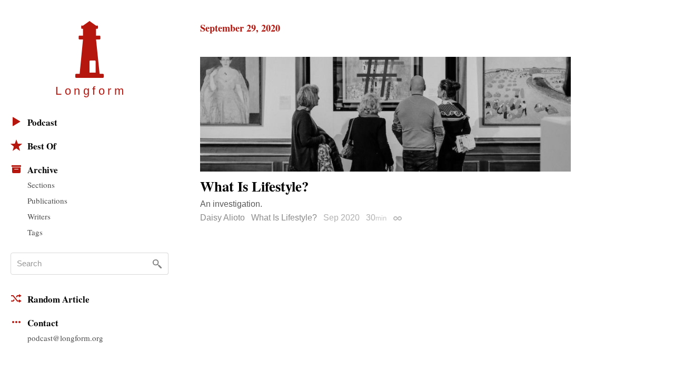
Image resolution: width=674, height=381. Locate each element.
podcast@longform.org (65, 338)
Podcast (42, 122)
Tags (35, 232)
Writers (39, 216)
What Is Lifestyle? (284, 217)
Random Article (58, 299)
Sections (41, 184)
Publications (47, 200)
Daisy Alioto (222, 217)
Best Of (41, 146)
